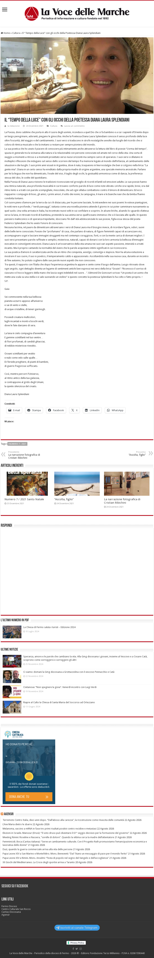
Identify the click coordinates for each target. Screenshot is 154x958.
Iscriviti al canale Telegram (78, 927)
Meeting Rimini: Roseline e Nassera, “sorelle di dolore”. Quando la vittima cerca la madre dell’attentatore (58, 837)
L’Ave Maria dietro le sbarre (17, 824)
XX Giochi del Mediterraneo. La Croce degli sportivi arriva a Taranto (39, 862)
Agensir (9, 814)
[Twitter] (76, 949)
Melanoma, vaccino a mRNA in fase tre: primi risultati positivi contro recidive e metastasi (50, 828)
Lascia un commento (74, 126)
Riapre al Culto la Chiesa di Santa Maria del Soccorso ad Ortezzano (59, 702)
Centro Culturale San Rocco (16, 909)
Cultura (16, 33)
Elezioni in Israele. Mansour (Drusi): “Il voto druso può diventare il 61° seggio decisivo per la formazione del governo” (66, 833)
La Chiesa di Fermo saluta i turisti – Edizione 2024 (49, 627)
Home (6, 33)
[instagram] (80, 949)
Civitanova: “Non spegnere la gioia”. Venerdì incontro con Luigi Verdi (60, 687)
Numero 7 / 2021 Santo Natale (24, 499)
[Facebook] (73, 949)
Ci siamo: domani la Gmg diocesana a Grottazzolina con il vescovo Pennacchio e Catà (68, 671)
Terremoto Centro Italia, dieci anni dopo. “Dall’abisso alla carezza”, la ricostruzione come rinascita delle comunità (63, 820)
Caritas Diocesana (11, 911)
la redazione (14, 126)
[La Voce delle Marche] (77, 14)
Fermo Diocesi (9, 906)
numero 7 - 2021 (17, 444)
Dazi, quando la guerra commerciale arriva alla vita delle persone (37, 849)
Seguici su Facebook (15, 886)
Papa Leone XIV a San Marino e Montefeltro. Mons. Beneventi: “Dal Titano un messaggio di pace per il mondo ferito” (65, 853)
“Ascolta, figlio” (64, 499)
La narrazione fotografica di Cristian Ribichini (24, 455)
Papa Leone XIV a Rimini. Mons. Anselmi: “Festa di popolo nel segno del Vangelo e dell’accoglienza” (56, 858)
